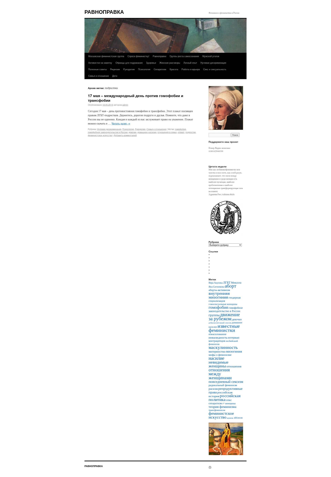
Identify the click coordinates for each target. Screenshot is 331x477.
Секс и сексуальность (214, 69)
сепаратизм (215, 403)
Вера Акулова (216, 282)
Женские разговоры (169, 62)
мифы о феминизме (220, 355)
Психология (144, 69)
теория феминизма (222, 406)
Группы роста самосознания (184, 56)
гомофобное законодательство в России (108, 132)
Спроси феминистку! (138, 56)
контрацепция (217, 341)
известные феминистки (224, 327)
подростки (190, 132)
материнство (217, 351)
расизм (213, 388)
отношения (234, 366)
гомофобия (180, 129)
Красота (174, 69)
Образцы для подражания (129, 62)
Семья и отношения (98, 75)
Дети (114, 75)
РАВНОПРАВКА (104, 11)
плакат (181, 132)
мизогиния (234, 351)
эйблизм (238, 417)
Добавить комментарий (125, 135)
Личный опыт (190, 62)
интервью (233, 337)
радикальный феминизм (223, 385)
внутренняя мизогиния (219, 295)
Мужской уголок (210, 56)
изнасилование (217, 334)
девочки (132, 132)
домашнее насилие (147, 132)
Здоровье (151, 62)
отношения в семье (167, 132)
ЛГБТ (226, 282)
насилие (216, 358)
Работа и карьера (191, 69)
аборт (230, 286)
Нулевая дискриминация (213, 62)
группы (214, 315)
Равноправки (159, 56)
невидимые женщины (218, 364)
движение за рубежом (224, 316)
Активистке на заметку (100, 62)
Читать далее (121, 123)
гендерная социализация (224, 299)
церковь (230, 418)
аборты (213, 290)
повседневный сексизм (226, 381)
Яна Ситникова (216, 286)
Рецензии (115, 69)
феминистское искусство (100, 135)
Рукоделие (129, 69)
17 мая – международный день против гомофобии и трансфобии (135, 98)
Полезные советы (97, 69)
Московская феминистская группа (106, 56)
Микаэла (236, 282)
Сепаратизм (160, 69)
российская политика (225, 397)
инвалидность (218, 337)
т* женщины (228, 403)
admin (125, 104)
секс (229, 400)
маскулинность (223, 347)
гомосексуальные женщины (223, 304)
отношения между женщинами (220, 373)
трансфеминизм (217, 410)
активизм (224, 290)
